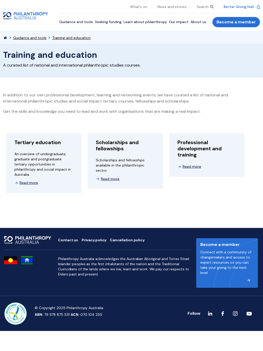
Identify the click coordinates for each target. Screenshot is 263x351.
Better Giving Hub (239, 6)
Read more (29, 182)
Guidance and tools (76, 22)
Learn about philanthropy (145, 22)
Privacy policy (94, 240)
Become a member (236, 22)
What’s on (138, 6)
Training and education (71, 37)
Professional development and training (199, 148)
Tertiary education (37, 142)
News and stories (171, 6)
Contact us (68, 240)
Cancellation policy (127, 240)
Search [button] (203, 6)
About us (198, 22)
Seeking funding (108, 22)
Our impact (179, 22)
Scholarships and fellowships (117, 145)
